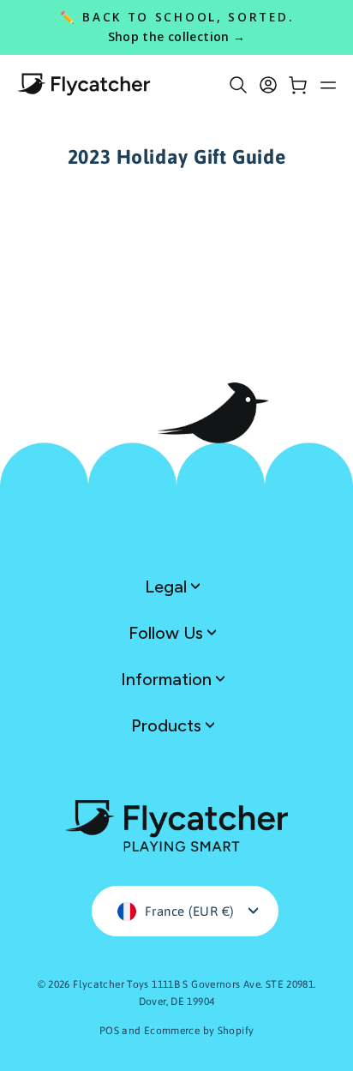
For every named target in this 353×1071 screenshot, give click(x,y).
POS (109, 1031)
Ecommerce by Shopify (199, 1031)
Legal (168, 586)
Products (168, 725)
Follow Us (168, 633)
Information (168, 679)
